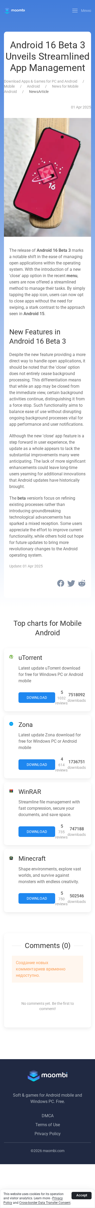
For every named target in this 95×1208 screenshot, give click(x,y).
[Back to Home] (14, 10)
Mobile (9, 86)
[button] (81, 10)
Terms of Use (47, 1124)
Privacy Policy (48, 1133)
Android (33, 86)
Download (37, 697)
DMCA (48, 1115)
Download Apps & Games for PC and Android (40, 81)
